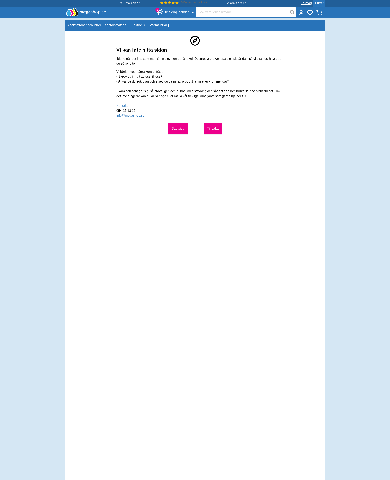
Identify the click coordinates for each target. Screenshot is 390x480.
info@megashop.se (130, 115)
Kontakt (121, 106)
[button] (183, 2)
